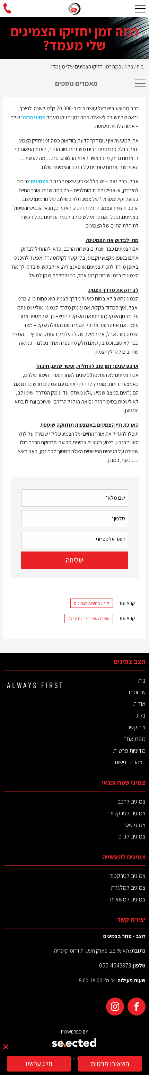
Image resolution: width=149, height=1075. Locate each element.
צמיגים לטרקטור (127, 876)
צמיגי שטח (134, 825)
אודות (139, 703)
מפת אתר (135, 739)
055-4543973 (115, 965)
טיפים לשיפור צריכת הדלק (88, 618)
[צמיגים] (74, 8)
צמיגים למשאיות (128, 899)
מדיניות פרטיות (129, 750)
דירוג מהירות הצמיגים (91, 603)
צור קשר (136, 727)
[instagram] (115, 1007)
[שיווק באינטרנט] (75, 1043)
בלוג (141, 715)
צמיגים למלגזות (128, 887)
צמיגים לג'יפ (132, 836)
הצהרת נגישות (130, 762)
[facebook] (137, 1007)
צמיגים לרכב (132, 801)
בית (142, 680)
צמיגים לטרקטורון (126, 813)
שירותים (137, 692)
